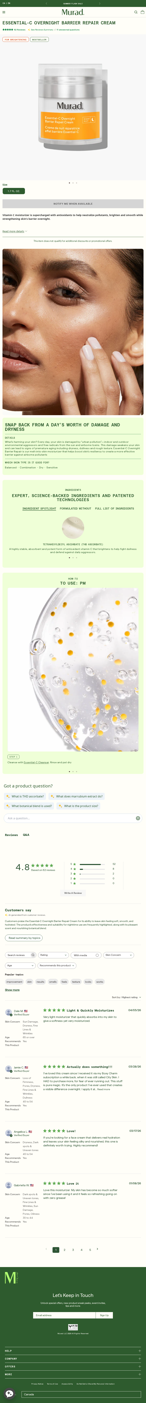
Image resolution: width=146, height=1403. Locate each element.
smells (53, 981)
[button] (142, 12)
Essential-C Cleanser (36, 762)
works (99, 981)
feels (64, 981)
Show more (12, 990)
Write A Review (73, 893)
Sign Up (104, 1315)
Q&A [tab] (26, 835)
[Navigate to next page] (98, 1249)
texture (76, 981)
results (40, 981)
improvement (14, 981)
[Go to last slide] (46, 3)
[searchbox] (17, 955)
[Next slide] (99, 3)
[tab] (69, 182)
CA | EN (6, 3)
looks (88, 981)
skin (29, 981)
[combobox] (53, 955)
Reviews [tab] (11, 835)
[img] (73, 12)
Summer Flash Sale (73, 3)
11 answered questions (68, 29)
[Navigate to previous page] (47, 1249)
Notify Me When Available (73, 203)
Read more (103, 1089)
